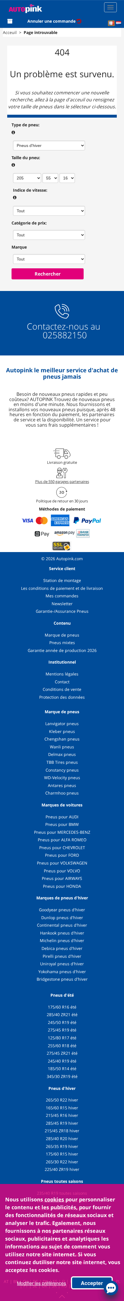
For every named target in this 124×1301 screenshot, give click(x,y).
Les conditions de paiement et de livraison (62, 588)
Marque (19, 247)
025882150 (63, 335)
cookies (54, 1199)
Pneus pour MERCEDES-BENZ (62, 832)
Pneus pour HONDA (62, 886)
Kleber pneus (62, 731)
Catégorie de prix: (29, 223)
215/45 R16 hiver (62, 1115)
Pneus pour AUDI (62, 817)
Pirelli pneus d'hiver (62, 956)
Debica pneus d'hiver (62, 948)
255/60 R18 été (62, 1045)
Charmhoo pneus (62, 793)
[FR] (111, 23)
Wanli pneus (62, 747)
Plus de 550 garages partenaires (62, 481)
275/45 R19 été (62, 1030)
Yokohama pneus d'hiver (62, 971)
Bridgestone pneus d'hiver (62, 979)
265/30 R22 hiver (62, 1162)
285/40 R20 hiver (62, 1138)
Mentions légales (62, 674)
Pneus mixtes (62, 642)
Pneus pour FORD (62, 855)
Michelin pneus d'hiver (62, 940)
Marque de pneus (62, 635)
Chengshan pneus (62, 739)
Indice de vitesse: (30, 190)
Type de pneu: (26, 124)
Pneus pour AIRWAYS (62, 878)
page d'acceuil (69, 99)
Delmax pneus (62, 754)
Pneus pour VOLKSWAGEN (62, 863)
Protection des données (62, 697)
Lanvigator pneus (62, 723)
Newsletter (62, 603)
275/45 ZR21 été (62, 1053)
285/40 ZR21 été (62, 1014)
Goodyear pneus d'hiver (62, 909)
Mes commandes (62, 596)
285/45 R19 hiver (62, 1123)
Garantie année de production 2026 (62, 650)
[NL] (118, 23)
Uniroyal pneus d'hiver (62, 963)
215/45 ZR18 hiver (62, 1130)
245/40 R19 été (62, 1061)
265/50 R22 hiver (62, 1100)
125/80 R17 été (62, 1038)
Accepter (92, 1283)
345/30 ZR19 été (62, 1076)
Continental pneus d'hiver (62, 925)
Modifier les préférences (41, 1283)
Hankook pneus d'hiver (62, 933)
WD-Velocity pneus (62, 777)
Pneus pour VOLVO (62, 871)
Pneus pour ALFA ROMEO (62, 839)
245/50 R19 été (62, 1022)
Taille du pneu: (26, 157)
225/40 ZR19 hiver (62, 1169)
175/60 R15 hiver (62, 1154)
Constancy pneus (62, 770)
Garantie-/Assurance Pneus (62, 611)
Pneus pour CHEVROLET (62, 847)
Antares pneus (62, 785)
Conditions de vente (62, 689)
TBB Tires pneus (62, 762)
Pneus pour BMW (62, 824)
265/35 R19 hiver (62, 1146)
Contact (62, 681)
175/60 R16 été (62, 1007)
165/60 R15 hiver (62, 1107)
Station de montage (62, 580)
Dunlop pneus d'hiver (62, 917)
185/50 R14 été (62, 1068)
